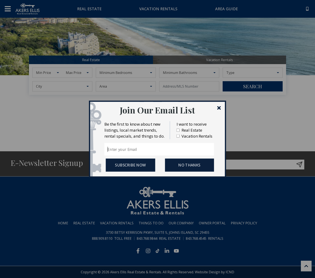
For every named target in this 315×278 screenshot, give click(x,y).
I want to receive (192, 123)
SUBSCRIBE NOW (130, 165)
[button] (157, 110)
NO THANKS (189, 165)
